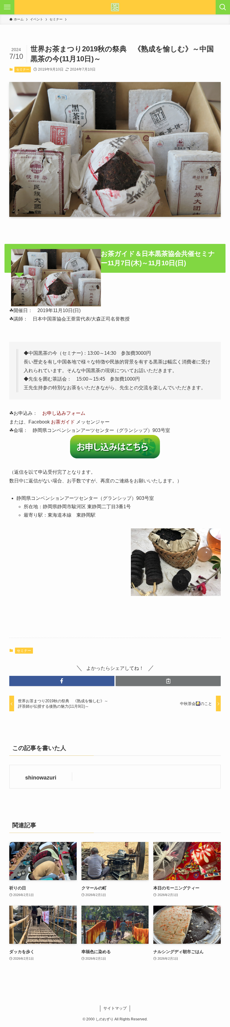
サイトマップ (115, 1008)
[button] (61, 681)
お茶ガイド (63, 421)
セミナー (22, 69)
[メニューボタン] (7, 7)
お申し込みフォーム (63, 413)
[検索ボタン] (223, 7)
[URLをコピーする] (168, 681)
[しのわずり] (115, 7)
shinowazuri (40, 778)
